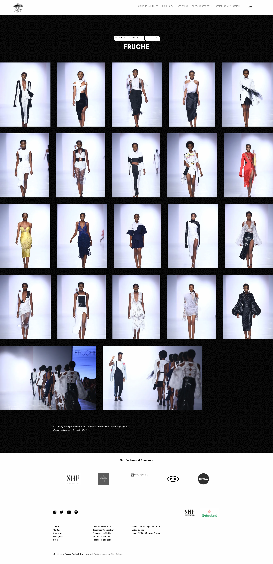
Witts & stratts (117, 554)
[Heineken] (208, 512)
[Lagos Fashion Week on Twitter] (61, 512)
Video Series (138, 530)
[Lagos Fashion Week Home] (18, 7)
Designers (183, 6)
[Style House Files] (189, 512)
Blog (55, 540)
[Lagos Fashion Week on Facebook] (55, 512)
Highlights (168, 6)
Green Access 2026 (202, 6)
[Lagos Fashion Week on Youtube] (69, 512)
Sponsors (57, 533)
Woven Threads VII (101, 537)
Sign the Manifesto (148, 6)
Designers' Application (228, 6)
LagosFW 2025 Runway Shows (146, 533)
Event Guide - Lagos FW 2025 (146, 527)
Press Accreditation (102, 533)
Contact (57, 530)
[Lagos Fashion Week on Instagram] (76, 512)
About (56, 527)
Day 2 (149, 38)
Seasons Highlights (102, 540)
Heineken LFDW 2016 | (126, 38)
